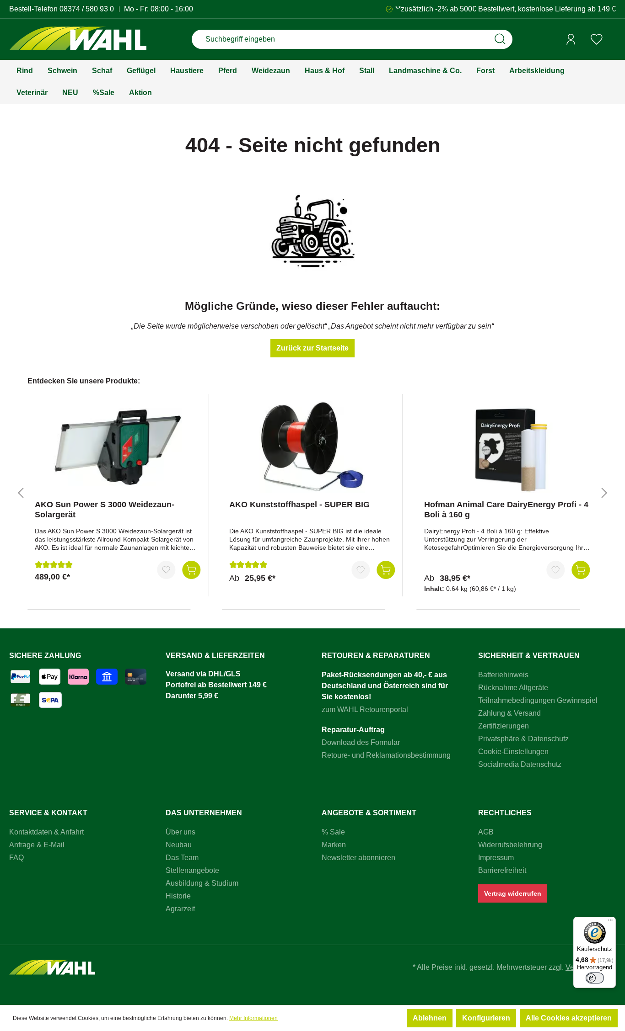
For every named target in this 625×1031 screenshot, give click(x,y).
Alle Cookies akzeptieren (569, 1018)
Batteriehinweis (503, 675)
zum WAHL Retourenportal (365, 709)
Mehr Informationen (253, 1018)
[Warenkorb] (612, 39)
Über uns (180, 832)
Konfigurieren (486, 1018)
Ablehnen (430, 1018)
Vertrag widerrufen (512, 893)
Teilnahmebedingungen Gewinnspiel (538, 700)
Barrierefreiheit (502, 870)
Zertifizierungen (503, 726)
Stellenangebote (192, 870)
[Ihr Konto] (571, 39)
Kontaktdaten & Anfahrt (46, 832)
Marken (334, 845)
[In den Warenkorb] (191, 570)
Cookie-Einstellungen (513, 751)
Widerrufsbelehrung (510, 845)
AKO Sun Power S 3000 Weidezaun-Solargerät (104, 509)
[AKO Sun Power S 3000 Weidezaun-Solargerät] (117, 447)
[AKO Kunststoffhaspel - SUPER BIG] (312, 447)
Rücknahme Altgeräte (513, 687)
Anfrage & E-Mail (37, 845)
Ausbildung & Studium (202, 883)
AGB (486, 832)
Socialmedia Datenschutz (519, 764)
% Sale (333, 832)
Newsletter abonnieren (358, 857)
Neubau (179, 845)
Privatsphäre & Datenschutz (523, 739)
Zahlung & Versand (509, 713)
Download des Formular (361, 742)
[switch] (595, 978)
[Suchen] (500, 39)
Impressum (496, 857)
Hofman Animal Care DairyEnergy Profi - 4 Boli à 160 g (506, 509)
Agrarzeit (180, 909)
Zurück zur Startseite (312, 348)
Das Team (182, 857)
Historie (178, 896)
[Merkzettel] (596, 39)
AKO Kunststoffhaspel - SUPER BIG (299, 504)
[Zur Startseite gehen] (77, 40)
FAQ (16, 857)
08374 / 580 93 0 (86, 9)
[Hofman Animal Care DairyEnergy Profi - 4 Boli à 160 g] (507, 447)
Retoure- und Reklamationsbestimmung (386, 755)
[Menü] (610, 922)
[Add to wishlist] (166, 570)
